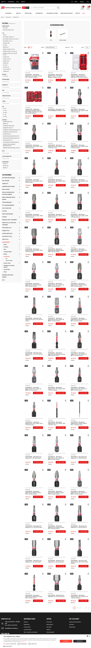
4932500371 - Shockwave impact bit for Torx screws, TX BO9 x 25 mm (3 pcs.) (56, 458)
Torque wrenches (7, 202)
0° (4, 108)
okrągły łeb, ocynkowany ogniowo (11, 129)
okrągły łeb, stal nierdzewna (10, 131)
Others (5, 271)
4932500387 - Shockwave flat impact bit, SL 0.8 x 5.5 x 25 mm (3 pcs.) (79, 562)
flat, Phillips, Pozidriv (8, 36)
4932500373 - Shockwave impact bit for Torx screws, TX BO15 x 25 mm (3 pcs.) (79, 354)
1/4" (5, 76)
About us (26, 622)
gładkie (5, 123)
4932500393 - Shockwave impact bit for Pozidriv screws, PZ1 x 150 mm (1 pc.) (79, 423)
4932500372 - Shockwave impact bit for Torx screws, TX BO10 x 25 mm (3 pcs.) (79, 493)
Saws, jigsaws (5, 189)
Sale (3, 280)
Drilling (5, 254)
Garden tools (6, 230)
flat (4, 34)
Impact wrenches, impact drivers (8, 198)
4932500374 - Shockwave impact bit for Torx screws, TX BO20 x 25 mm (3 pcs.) (56, 285)
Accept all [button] (66, 641)
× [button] (89, 636)
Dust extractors (6, 208)
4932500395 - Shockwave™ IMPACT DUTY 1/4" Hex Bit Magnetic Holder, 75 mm (55, 76)
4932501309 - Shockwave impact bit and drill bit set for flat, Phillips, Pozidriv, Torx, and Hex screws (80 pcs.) (33, 111)
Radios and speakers (7, 214)
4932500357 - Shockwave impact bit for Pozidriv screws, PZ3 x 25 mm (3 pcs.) (79, 285)
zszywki (6, 71)
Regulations (27, 624)
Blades (5, 244)
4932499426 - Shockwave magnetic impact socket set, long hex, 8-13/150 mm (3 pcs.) (79, 76)
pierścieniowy (7, 133)
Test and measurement (8, 205)
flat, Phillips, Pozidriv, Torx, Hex (11, 39)
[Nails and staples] (63, 34)
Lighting (4, 211)
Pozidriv (6, 56)
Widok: (25, 47)
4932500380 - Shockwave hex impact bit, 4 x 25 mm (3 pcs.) (33, 457)
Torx (5, 65)
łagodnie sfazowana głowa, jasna (11, 147)
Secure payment (50, 632)
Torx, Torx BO (7, 69)
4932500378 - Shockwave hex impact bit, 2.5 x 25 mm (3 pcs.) (33, 526)
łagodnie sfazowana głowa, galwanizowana (9, 145)
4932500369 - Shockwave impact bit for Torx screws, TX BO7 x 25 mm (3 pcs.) (79, 319)
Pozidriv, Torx (7, 58)
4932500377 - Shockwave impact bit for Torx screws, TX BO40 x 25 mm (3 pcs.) (56, 319)
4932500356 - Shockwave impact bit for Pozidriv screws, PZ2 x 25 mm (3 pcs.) (33, 285)
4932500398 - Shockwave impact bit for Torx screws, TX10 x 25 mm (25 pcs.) (79, 596)
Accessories (6, 242)
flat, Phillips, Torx (7, 41)
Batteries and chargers (8, 177)
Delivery (48, 629)
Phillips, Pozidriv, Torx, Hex (10, 51)
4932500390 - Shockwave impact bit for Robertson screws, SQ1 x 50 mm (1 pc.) (34, 596)
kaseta (5, 165)
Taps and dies (7, 269)
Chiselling (6, 246)
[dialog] (45, 641)
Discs (5, 249)
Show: (82, 47)
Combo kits (5, 183)
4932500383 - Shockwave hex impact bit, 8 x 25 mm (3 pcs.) (56, 561)
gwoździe (6, 43)
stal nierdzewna (7, 140)
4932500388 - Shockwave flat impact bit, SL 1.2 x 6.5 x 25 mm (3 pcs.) (34, 354)
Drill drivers (5, 180)
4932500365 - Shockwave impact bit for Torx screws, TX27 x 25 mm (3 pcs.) (79, 181)
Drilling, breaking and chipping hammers (8, 193)
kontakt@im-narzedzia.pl (11, 628)
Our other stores (27, 629)
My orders (71, 624)
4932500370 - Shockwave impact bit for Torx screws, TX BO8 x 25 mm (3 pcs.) (79, 389)
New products (50, 624)
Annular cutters (7, 263)
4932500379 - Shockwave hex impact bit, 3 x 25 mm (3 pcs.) (79, 457)
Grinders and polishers (8, 186)
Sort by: (43, 47)
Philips (5, 47)
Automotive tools (7, 236)
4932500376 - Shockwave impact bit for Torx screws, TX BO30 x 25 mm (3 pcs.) (79, 250)
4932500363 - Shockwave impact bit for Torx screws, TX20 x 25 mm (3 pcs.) (79, 110)
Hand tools (5, 239)
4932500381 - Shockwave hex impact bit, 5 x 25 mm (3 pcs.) (79, 526)
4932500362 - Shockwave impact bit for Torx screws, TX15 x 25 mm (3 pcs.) (56, 389)
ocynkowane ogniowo (8, 125)
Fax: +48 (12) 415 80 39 (11, 625)
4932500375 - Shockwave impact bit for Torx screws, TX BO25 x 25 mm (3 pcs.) (33, 389)
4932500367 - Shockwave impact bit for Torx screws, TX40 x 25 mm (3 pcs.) (79, 216)
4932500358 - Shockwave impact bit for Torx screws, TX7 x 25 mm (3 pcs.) (34, 181)
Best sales (49, 627)
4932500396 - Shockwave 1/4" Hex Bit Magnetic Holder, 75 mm (56, 110)
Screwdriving (6, 256)
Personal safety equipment (9, 219)
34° (5, 116)
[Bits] (51, 34)
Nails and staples (8, 29)
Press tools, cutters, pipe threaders (9, 223)
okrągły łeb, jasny (8, 127)
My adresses (72, 627)
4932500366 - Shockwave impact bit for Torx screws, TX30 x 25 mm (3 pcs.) (34, 216)
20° (5, 112)
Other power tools (7, 233)
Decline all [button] (80, 641)
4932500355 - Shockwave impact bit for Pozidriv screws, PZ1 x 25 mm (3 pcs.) (56, 527)
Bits (5, 27)
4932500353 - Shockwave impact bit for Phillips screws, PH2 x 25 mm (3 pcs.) (56, 493)
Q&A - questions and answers (31, 632)
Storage (4, 216)
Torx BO (6, 67)
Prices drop (49, 622)
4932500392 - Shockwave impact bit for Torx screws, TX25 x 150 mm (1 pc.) (56, 146)
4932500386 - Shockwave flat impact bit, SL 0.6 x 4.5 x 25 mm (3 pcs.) (34, 319)
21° (4, 114)
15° (5, 110)
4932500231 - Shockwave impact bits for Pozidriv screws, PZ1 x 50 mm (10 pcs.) (33, 76)
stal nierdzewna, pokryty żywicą (11, 142)
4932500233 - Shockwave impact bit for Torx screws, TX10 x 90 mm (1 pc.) (56, 423)
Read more (23, 641)
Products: (67, 47)
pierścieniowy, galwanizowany (11, 136)
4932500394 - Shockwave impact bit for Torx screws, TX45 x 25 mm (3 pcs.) (79, 146)
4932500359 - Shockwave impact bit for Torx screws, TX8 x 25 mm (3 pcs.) (57, 181)
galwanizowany (7, 121)
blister (5, 163)
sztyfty (5, 63)
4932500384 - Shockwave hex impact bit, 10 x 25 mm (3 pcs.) (56, 596)
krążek (5, 167)
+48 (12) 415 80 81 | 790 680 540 (12, 622)
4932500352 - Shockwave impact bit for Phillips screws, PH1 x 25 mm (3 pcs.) (33, 493)
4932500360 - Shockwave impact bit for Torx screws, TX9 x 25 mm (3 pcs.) (57, 216)
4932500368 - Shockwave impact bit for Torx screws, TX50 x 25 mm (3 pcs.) (34, 250)
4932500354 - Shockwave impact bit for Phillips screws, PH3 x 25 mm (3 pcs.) (56, 250)
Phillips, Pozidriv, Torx (9, 49)
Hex (5, 45)
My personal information (75, 622)
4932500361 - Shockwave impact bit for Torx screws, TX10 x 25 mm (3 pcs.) (34, 423)
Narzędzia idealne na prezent (7, 276)
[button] (31, 646)
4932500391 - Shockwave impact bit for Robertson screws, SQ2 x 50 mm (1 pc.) (56, 354)
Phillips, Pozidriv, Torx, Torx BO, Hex (10, 54)
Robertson (6, 61)
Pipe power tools (6, 227)
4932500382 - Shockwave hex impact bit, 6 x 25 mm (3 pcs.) (33, 561)
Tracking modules (8, 251)
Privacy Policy (27, 627)
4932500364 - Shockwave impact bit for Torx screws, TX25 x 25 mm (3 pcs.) (34, 146)
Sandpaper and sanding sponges (9, 266)
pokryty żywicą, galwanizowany (11, 138)
